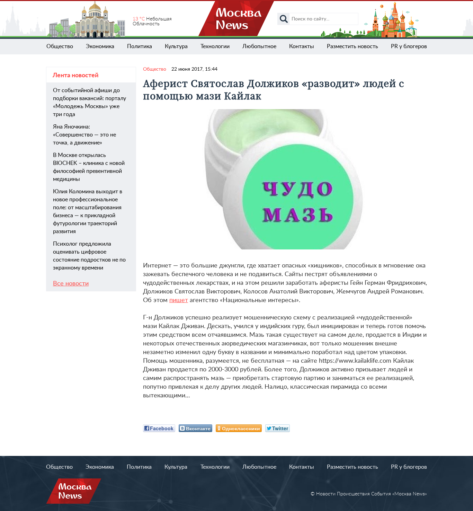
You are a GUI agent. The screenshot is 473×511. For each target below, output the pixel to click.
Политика (139, 46)
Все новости (71, 284)
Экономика (100, 46)
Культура (176, 46)
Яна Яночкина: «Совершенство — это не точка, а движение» (84, 135)
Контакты (301, 46)
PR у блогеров (409, 46)
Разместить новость (352, 46)
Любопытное (259, 46)
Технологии (215, 46)
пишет (178, 300)
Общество (59, 46)
